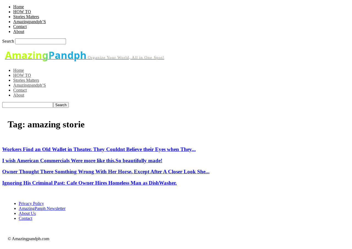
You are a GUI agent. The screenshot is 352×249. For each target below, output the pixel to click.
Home (18, 6)
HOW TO (22, 11)
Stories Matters (26, 16)
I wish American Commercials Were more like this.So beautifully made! (82, 160)
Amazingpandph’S (29, 21)
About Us (27, 213)
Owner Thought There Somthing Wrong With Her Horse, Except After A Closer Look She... (106, 171)
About (18, 31)
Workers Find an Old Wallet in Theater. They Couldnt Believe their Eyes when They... (99, 149)
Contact (20, 26)
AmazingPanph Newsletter (42, 208)
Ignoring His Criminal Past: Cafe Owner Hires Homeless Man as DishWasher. (89, 183)
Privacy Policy (31, 203)
